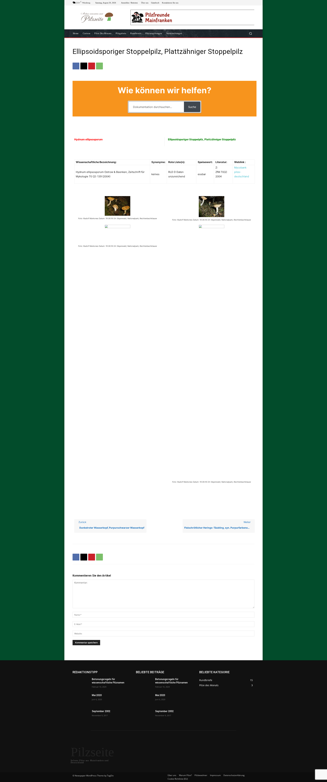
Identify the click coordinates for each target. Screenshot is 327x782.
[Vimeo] (248, 3)
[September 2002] (81, 715)
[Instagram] (240, 3)
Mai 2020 (97, 695)
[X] (244, 3)
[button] (250, 33)
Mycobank (240, 167)
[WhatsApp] (99, 66)
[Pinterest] (91, 66)
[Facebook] (236, 3)
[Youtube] (252, 3)
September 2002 (101, 711)
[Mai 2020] (81, 699)
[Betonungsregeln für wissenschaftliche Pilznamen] (81, 683)
